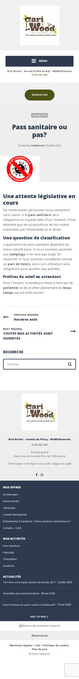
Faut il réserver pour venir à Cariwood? (29, 605)
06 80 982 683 (40, 75)
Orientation (10, 559)
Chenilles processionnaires (21, 593)
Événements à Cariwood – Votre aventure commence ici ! (37, 521)
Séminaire (9, 508)
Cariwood (37, 145)
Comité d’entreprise (15, 514)
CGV (37, 645)
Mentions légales (21, 645)
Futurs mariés (11, 501)
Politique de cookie (55, 645)
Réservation (39, 94)
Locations (8, 566)
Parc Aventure (11, 546)
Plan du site (39, 649)
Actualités (39, 115)
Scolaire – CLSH (12, 528)
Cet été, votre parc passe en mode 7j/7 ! (29, 582)
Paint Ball (8, 552)
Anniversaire (10, 494)
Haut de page (38, 616)
